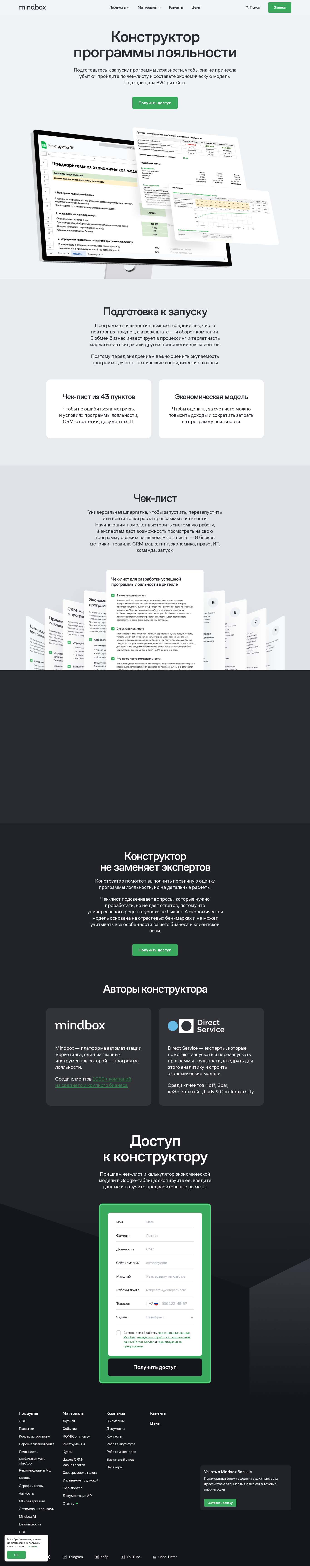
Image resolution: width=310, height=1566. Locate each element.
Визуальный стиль (120, 1459)
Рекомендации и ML (35, 1470)
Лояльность (28, 1451)
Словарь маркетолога (80, 1472)
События (70, 1428)
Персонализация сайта (36, 1444)
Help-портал (72, 1488)
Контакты (114, 1436)
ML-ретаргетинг (32, 1501)
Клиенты (158, 1413)
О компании (115, 1421)
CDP (22, 1421)
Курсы (67, 1451)
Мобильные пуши (32, 1461)
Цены (155, 1423)
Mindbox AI (27, 1516)
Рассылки (26, 1428)
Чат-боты (26, 1493)
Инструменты (74, 1444)
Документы (115, 1428)
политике (31, 1546)
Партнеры (114, 1467)
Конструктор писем (34, 1436)
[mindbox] (33, 7)
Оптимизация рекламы (36, 1508)
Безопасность (30, 1524)
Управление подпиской (80, 1480)
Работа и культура (120, 1444)
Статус (68, 1503)
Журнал (69, 1421)
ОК (16, 1555)
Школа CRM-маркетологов (74, 1462)
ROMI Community (76, 1436)
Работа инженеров (121, 1451)
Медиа (24, 1478)
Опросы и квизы (31, 1485)
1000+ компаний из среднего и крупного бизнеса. (93, 1082)
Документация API (78, 1495)
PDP (22, 1532)
